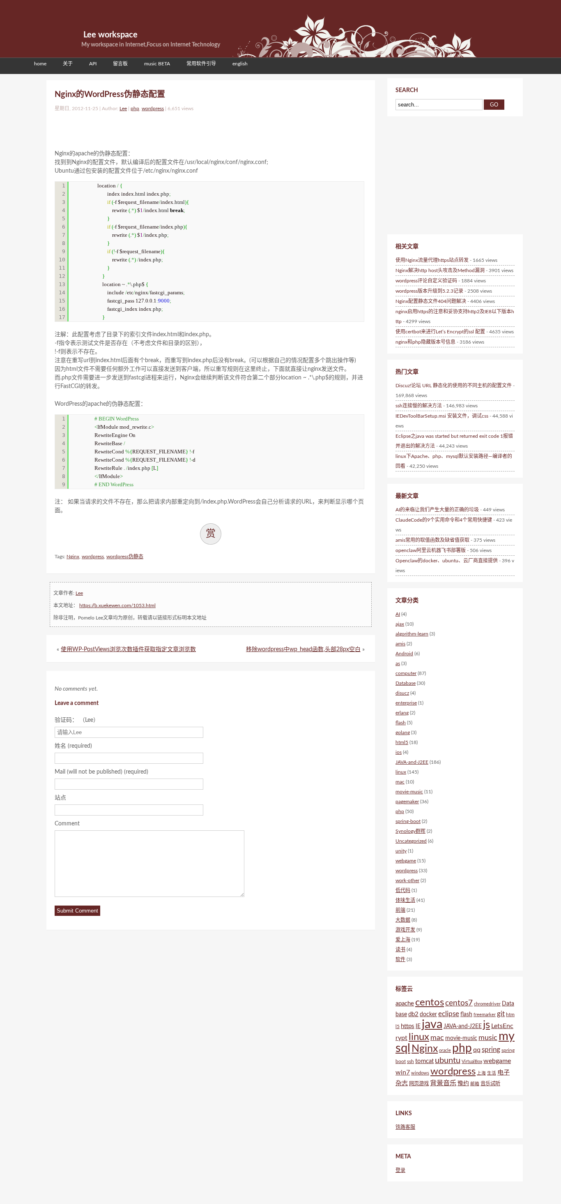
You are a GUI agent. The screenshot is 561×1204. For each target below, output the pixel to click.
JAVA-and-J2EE (411, 762)
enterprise (406, 702)
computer (405, 673)
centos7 (459, 1003)
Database (405, 683)
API (93, 63)
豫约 (463, 1083)
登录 (400, 1170)
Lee (123, 108)
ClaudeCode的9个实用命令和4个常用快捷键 (443, 520)
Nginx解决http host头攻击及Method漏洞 (440, 270)
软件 (400, 959)
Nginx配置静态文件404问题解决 (430, 301)
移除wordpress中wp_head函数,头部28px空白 (303, 649)
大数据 (402, 919)
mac (400, 781)
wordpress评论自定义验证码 (426, 280)
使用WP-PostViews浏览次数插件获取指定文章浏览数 (128, 649)
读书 (400, 949)
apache (404, 1004)
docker (428, 1014)
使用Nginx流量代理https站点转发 (432, 260)
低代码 (402, 890)
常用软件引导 (201, 63)
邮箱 (474, 1084)
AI (397, 614)
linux (400, 772)
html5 (401, 742)
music (487, 1038)
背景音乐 (443, 1083)
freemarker (485, 1014)
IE (418, 1026)
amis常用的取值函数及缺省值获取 (432, 540)
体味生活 (405, 900)
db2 (413, 1014)
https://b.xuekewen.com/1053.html (117, 605)
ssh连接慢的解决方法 (418, 405)
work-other (407, 880)
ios (398, 752)
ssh (410, 1061)
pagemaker (407, 801)
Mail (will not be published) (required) (101, 772)
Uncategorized (411, 841)
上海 (481, 1073)
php (135, 108)
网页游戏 (419, 1083)
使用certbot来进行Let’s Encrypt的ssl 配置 (440, 331)
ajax (399, 624)
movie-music (409, 791)
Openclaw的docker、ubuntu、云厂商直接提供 (446, 560)
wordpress (153, 108)
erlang (402, 712)
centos (429, 1002)
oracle (445, 1050)
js (486, 1024)
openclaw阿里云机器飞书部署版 (430, 550)
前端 (400, 910)
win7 (402, 1072)
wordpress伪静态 (124, 556)
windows (420, 1073)
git (501, 1013)
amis (400, 643)
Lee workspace (110, 35)
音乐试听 (490, 1083)
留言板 (120, 63)
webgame (405, 860)
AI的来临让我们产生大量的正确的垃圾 (437, 509)
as (397, 663)
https (407, 1026)
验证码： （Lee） (77, 720)
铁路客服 (405, 1127)
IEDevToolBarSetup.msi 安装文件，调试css (441, 416)
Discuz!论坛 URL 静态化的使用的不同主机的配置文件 (453, 385)
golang (402, 732)
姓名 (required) (73, 746)
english (240, 63)
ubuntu (447, 1060)
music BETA (157, 63)
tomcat (424, 1061)
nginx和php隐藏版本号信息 (425, 342)
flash (400, 722)
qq (477, 1050)
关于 (68, 63)
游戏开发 (405, 929)
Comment (67, 824)
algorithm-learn (411, 633)
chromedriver (487, 1004)
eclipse (448, 1013)
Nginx (73, 556)
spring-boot (408, 821)
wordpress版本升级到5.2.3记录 (429, 291)
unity (401, 850)
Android (404, 653)
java (432, 1025)
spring (491, 1049)
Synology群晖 (410, 831)
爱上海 (402, 939)
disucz (402, 693)
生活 (491, 1073)
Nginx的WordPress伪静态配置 (110, 94)
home (40, 63)
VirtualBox (472, 1061)
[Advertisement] (151, 128)
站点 (60, 798)
